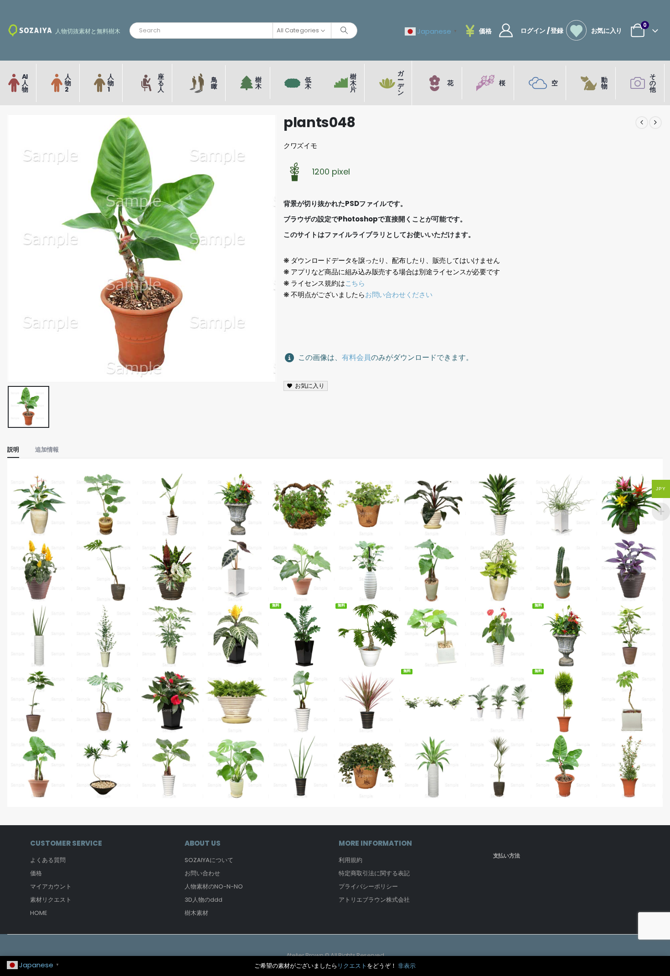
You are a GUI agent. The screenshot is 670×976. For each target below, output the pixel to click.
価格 (36, 873)
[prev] (641, 122)
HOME (38, 913)
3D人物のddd (203, 899)
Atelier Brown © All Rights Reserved (335, 955)
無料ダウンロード (302, 649)
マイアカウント (51, 886)
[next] (655, 122)
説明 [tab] (13, 449)
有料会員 (356, 357)
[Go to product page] (39, 504)
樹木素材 (196, 913)
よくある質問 (48, 860)
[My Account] (506, 30)
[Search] (344, 30)
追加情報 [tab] (47, 449)
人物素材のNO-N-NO (214, 886)
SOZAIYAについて (209, 860)
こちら (355, 283)
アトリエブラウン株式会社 (374, 899)
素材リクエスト (51, 899)
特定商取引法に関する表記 (374, 873)
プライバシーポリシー (368, 886)
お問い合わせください (399, 294)
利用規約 (350, 860)
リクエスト (352, 965)
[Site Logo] (30, 30)
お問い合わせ (202, 873)
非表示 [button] (407, 965)
